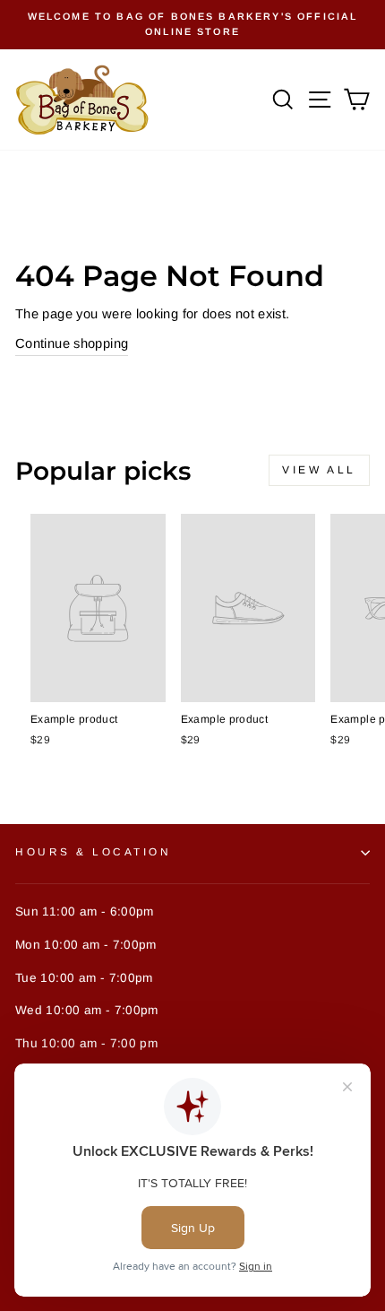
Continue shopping (71, 343)
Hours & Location (93, 851)
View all (319, 470)
